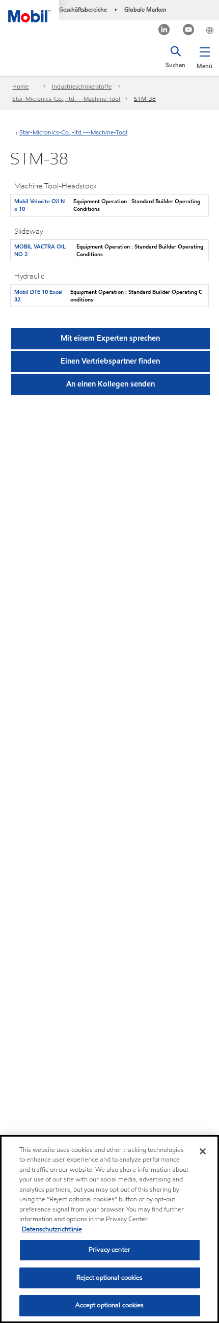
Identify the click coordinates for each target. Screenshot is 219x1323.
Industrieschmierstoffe (82, 86)
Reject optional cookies (109, 1277)
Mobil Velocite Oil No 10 (39, 205)
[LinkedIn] (164, 31)
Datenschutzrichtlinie (52, 1229)
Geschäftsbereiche (83, 9)
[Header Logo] (29, 11)
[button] (204, 56)
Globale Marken (145, 9)
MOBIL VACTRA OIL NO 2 (40, 250)
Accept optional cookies (109, 1305)
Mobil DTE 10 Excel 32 (38, 296)
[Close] (202, 1151)
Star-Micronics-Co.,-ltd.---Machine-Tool (66, 98)
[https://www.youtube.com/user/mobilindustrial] (189, 31)
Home (20, 86)
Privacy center (109, 1249)
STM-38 (145, 98)
